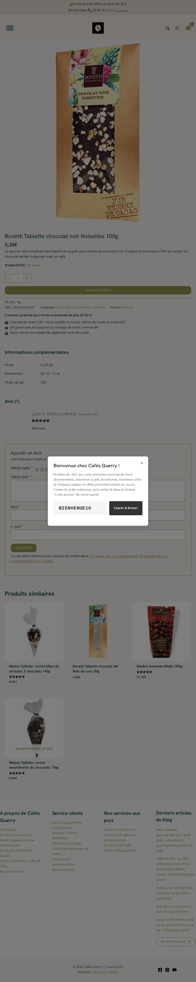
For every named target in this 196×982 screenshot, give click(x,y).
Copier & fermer (126, 508)
